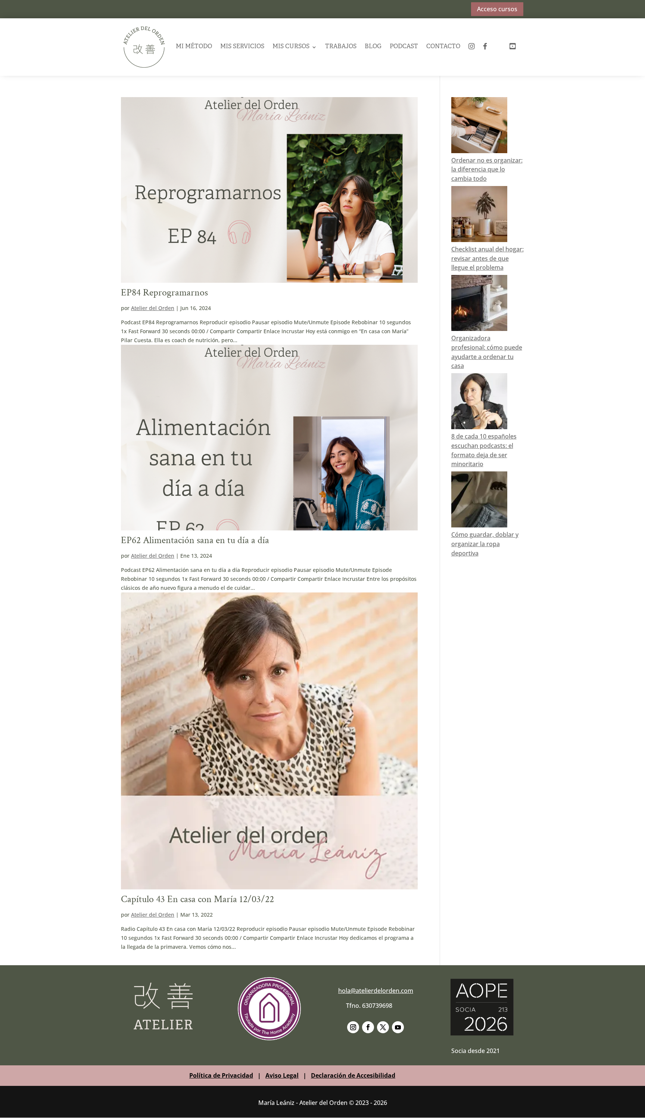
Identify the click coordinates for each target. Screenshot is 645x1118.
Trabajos (340, 46)
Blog (373, 46)
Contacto (443, 46)
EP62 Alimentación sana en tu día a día (195, 540)
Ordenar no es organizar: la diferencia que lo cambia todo (487, 169)
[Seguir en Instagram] (353, 1027)
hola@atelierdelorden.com (375, 991)
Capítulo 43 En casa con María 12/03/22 (197, 899)
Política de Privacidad (221, 1075)
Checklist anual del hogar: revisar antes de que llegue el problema (487, 258)
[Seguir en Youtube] (398, 1027)
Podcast (404, 46)
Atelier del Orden (152, 308)
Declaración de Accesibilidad (353, 1075)
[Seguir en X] (383, 1027)
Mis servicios (242, 46)
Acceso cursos (497, 9)
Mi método (194, 46)
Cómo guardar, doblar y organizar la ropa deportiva (484, 543)
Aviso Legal (282, 1075)
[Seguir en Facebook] (368, 1027)
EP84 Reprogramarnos (164, 292)
